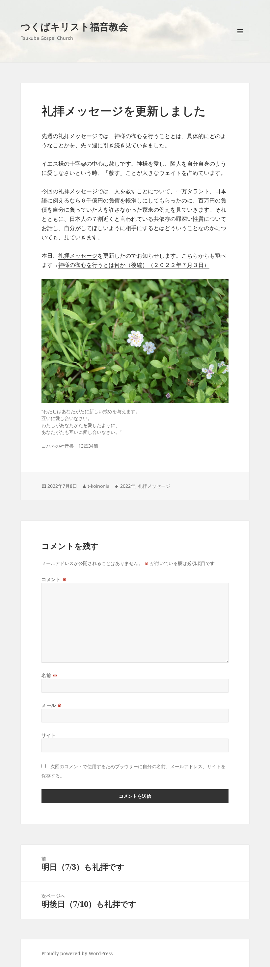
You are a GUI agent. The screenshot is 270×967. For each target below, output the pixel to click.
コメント (54, 579)
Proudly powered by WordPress (77, 953)
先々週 (89, 145)
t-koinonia (99, 486)
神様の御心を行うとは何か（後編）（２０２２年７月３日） (133, 265)
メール (51, 705)
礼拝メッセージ (77, 255)
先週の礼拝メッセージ (69, 136)
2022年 (127, 486)
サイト (48, 735)
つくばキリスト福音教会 (74, 26)
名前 (49, 675)
